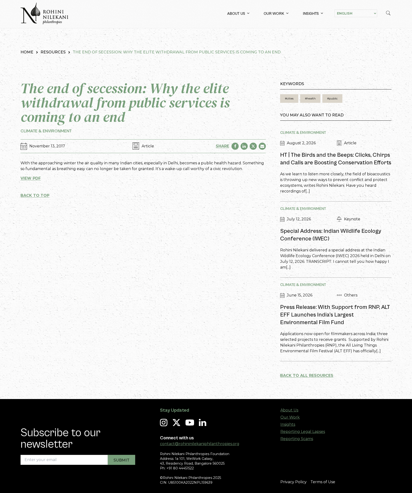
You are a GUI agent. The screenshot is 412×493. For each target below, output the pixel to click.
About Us (236, 13)
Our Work (274, 13)
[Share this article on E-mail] (262, 146)
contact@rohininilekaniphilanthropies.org (199, 443)
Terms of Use (322, 482)
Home (27, 52)
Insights (311, 13)
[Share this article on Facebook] (235, 146)
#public (332, 98)
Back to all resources (306, 375)
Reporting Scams (296, 438)
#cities (289, 98)
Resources (53, 52)
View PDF (31, 178)
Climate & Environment (46, 131)
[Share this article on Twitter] (253, 146)
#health (310, 98)
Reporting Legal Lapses (302, 431)
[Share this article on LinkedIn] (244, 146)
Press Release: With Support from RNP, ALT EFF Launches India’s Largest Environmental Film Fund (335, 315)
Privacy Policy (293, 482)
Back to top (35, 195)
